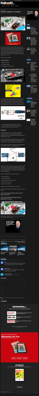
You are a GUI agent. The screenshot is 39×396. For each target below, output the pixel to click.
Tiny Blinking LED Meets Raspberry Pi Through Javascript (34, 113)
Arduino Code (13, 193)
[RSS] (20, 327)
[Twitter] (21, 327)
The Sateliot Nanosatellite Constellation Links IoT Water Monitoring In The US (21, 254)
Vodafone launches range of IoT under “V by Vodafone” (33, 122)
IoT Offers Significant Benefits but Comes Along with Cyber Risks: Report (34, 41)
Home (1, 9)
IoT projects (15, 217)
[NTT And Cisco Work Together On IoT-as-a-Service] (28, 49)
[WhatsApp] (15, 15)
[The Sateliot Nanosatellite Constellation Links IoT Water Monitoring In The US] (21, 248)
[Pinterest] (13, 15)
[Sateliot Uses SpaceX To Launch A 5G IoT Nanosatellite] (4, 248)
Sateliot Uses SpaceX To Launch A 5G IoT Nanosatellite (4, 253)
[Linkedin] (17, 15)
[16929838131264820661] (13, 96)
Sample (13, 358)
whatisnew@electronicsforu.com (21, 326)
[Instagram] (2, 0)
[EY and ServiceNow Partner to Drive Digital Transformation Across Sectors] (28, 28)
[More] (22, 15)
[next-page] (3, 258)
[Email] (20, 15)
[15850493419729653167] (13, 44)
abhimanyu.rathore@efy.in (16, 275)
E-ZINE (20, 387)
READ (19, 387)
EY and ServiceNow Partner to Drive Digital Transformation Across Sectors (34, 30)
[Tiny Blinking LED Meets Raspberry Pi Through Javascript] (28, 111)
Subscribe (19, 358)
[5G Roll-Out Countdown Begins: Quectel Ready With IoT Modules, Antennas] (28, 63)
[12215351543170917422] (13, 232)
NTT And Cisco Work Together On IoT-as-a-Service (34, 51)
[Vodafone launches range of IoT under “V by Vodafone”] (28, 120)
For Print (19, 358)
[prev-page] (1, 258)
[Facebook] (1, 0)
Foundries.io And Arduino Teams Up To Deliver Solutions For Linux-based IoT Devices (34, 78)
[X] (4, 0)
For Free (13, 358)
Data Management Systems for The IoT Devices (34, 104)
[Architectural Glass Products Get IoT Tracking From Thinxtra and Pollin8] (28, 86)
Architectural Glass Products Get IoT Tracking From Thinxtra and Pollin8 (34, 89)
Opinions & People (5, 9)
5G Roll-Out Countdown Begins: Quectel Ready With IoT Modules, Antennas (34, 66)
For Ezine (25, 358)
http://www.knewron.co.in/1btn (9, 265)
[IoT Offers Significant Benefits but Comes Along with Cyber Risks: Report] (28, 38)
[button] (37, 6)
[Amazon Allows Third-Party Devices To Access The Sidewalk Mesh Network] (13, 248)
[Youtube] (22, 327)
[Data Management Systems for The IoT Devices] (28, 101)
